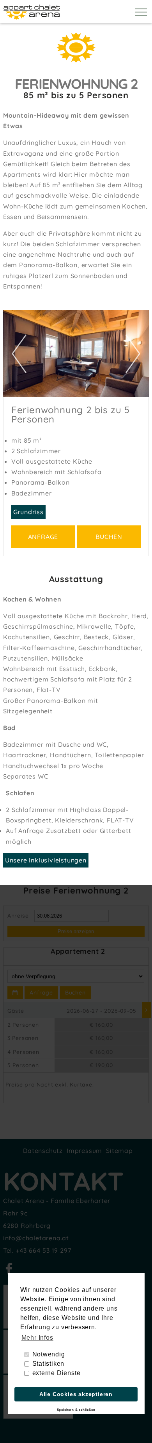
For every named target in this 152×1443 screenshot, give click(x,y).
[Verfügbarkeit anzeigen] (15, 992)
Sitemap (119, 1150)
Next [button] (135, 354)
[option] (76, 353)
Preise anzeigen (76, 931)
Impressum (84, 1150)
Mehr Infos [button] (37, 1337)
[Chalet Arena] (32, 18)
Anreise (18, 915)
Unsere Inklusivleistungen (46, 860)
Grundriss (28, 512)
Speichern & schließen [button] (76, 1410)
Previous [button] (17, 354)
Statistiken (48, 1363)
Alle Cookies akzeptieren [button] (76, 1394)
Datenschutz (43, 1150)
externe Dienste (56, 1373)
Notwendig (48, 1354)
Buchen (108, 537)
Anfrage (43, 537)
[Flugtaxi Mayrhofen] (38, 1416)
